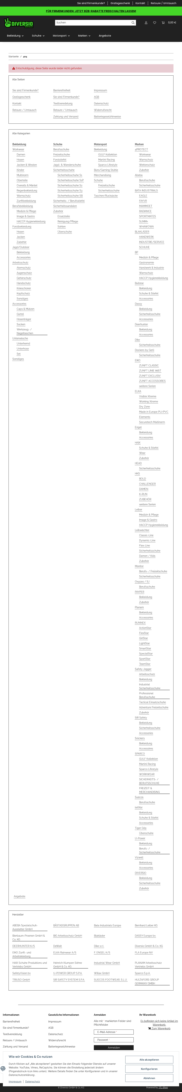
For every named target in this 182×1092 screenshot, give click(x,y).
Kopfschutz (23, 293)
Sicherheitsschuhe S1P (71, 180)
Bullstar (139, 283)
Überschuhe (65, 231)
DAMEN (143, 489)
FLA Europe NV (144, 952)
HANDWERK (146, 236)
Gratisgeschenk (120, 3)
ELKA (138, 391)
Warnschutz (24, 195)
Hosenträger (24, 319)
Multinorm (22, 175)
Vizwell (139, 857)
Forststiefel (59, 159)
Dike (137, 339)
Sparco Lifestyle (107, 164)
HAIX (137, 442)
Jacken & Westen (27, 164)
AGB (96, 96)
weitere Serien (147, 386)
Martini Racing (106, 159)
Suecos (139, 797)
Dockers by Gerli (144, 350)
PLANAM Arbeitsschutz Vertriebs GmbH (148, 964)
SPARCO (140, 753)
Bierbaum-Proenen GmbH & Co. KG (28, 937)
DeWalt (57, 946)
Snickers (140, 738)
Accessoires (146, 748)
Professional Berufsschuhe (147, 695)
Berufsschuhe (61, 149)
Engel (138, 427)
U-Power (140, 838)
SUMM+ (143, 221)
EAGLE (143, 195)
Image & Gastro (26, 216)
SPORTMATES (147, 216)
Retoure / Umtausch (163, 3)
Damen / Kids (147, 555)
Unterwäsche (20, 338)
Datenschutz (32, 1081)
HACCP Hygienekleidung (31, 221)
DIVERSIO (140, 872)
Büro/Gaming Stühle (106, 170)
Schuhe (98, 180)
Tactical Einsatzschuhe (152, 702)
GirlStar (143, 638)
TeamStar (144, 663)
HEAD (138, 463)
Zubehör (21, 242)
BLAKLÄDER (142, 231)
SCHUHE (144, 247)
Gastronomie (146, 262)
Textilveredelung (63, 103)
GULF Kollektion (107, 154)
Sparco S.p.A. (142, 973)
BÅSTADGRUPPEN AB (66, 925)
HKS (137, 473)
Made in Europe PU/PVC (153, 411)
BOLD (142, 478)
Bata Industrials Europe (107, 925)
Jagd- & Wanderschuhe (67, 164)
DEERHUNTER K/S (23, 946)
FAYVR (143, 200)
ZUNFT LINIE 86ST (150, 370)
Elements (144, 417)
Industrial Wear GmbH (107, 962)
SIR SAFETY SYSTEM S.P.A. (69, 979)
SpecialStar (146, 653)
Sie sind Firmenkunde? (91, 3)
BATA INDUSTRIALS (146, 190)
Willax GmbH (101, 973)
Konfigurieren (149, 1068)
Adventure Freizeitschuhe (153, 707)
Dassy (138, 303)
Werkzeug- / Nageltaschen (25, 331)
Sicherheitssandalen (65, 206)
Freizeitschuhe (61, 154)
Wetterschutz (147, 164)
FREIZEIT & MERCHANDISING (149, 790)
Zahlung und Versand (65, 116)
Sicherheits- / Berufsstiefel (69, 200)
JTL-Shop (163, 1087)
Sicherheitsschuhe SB (70, 195)
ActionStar (145, 627)
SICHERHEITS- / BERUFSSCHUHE (149, 781)
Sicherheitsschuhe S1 (70, 175)
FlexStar (144, 633)
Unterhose (23, 348)
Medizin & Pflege (26, 211)
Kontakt (140, 3)
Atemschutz (24, 267)
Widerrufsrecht (103, 110)
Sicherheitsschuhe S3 (70, 190)
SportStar (144, 658)
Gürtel (20, 314)
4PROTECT (141, 149)
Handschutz (24, 283)
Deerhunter (141, 324)
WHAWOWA (146, 226)
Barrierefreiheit (61, 90)
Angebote (19, 896)
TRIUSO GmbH (21, 979)
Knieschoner (24, 288)
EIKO (137, 360)
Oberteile (22, 180)
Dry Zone (144, 406)
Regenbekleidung (27, 190)
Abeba (139, 175)
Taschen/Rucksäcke (106, 195)
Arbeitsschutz (20, 262)
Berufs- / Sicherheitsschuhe (149, 850)
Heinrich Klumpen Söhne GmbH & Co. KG (67, 964)
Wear (142, 453)
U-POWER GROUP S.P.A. (67, 973)
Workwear (18, 149)
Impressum (15, 1081)
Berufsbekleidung (22, 206)
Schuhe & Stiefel (148, 293)
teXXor (139, 807)
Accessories (24, 257)
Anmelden (114, 1047)
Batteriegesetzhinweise (107, 116)
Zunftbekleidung (26, 200)
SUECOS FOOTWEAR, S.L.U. (110, 979)
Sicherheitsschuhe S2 (70, 185)
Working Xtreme (148, 401)
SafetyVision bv (21, 973)
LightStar (144, 643)
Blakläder (99, 935)
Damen (21, 154)
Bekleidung (23, 252)
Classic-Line (146, 535)
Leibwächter (142, 530)
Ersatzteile (64, 216)
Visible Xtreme (147, 396)
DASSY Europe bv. (145, 935)
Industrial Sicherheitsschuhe (149, 686)
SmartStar (145, 648)
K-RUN (143, 494)
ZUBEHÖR (145, 499)
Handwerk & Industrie (151, 267)
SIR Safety (141, 717)
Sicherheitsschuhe (63, 170)
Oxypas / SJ (142, 581)
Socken (21, 324)
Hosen (20, 159)
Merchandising (102, 175)
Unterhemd (23, 343)
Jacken (21, 236)
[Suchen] (133, 23)
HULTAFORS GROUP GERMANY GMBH (147, 981)
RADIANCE (145, 211)
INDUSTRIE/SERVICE (151, 242)
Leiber (138, 509)
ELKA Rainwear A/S (64, 952)
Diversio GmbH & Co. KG (149, 946)
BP (136, 252)
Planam (139, 607)
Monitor (139, 566)
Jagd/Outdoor (20, 247)
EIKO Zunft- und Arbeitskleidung (21, 954)
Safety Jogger (143, 669)
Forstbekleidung (21, 226)
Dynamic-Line (147, 540)
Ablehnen (149, 1078)
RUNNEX (140, 622)
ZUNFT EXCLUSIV (150, 375)
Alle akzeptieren (149, 1059)
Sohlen (62, 226)
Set (19, 353)
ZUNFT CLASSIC (149, 365)
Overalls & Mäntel (27, 185)
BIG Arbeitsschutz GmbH (67, 935)
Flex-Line (144, 545)
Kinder (20, 170)
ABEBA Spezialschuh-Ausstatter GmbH (25, 927)
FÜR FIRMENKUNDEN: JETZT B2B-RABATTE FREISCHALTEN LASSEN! (91, 11)
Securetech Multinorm (152, 422)
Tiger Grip (140, 828)
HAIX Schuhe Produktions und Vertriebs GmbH (29, 964)
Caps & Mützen (25, 308)
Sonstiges (22, 298)
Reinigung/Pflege (68, 221)
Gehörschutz (24, 278)
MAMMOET (145, 206)
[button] (146, 22)
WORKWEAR (146, 774)
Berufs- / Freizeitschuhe (153, 571)
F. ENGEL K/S (102, 952)
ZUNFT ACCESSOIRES (152, 380)
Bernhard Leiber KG (146, 925)
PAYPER (139, 591)
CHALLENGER (147, 483)
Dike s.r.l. (99, 946)
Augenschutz (24, 272)
